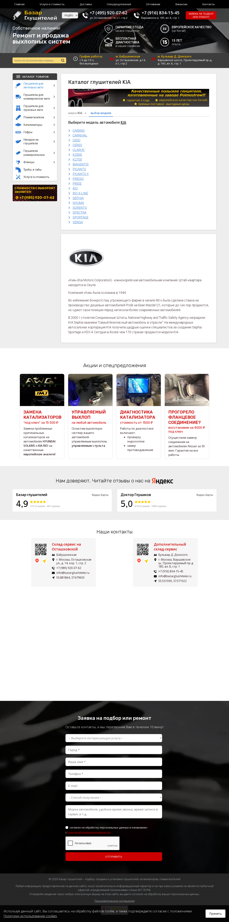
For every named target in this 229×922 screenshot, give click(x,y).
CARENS (79, 130)
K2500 (77, 155)
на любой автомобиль (89, 417)
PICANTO (79, 169)
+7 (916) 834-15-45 (160, 13)
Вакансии (181, 4)
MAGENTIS (81, 164)
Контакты (208, 4)
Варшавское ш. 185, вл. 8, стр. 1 (160, 17)
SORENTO (80, 208)
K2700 (77, 159)
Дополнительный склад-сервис (170, 546)
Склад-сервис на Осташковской (66, 546)
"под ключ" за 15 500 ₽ (42, 417)
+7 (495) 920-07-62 (108, 13)
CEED (76, 140)
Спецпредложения (119, 4)
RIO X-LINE (80, 193)
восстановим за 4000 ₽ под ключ (186, 422)
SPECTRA (79, 212)
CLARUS (78, 150)
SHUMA (78, 203)
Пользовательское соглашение (114, 901)
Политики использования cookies (30, 916)
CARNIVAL (80, 135)
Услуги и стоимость (52, 4)
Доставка (86, 4)
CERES (77, 145)
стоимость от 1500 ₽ (137, 417)
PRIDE (77, 183)
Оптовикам (153, 4)
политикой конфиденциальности (88, 832)
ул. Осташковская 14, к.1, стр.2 (108, 17)
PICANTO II (81, 174)
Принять (215, 914)
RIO (75, 188)
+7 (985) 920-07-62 (36, 198)
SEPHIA (78, 198)
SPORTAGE (80, 217)
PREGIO (78, 179)
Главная (19, 4)
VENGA (78, 222)
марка (75, 113)
